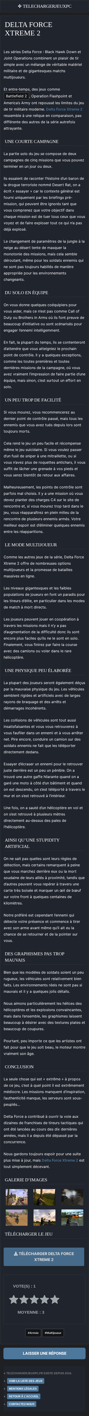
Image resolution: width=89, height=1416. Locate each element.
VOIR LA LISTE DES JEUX (25, 1381)
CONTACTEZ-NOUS (21, 1404)
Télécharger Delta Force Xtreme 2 (46, 1256)
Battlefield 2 (16, 96)
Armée (34, 1333)
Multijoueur (54, 1333)
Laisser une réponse (44, 1353)
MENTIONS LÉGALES (23, 1388)
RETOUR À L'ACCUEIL (24, 1396)
